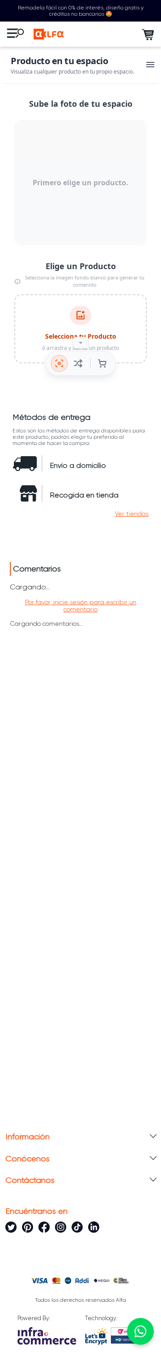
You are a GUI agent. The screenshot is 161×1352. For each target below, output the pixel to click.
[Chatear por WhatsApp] (140, 1331)
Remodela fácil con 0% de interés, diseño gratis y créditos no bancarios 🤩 (81, 10)
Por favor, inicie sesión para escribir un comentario (80, 605)
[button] (131, 513)
